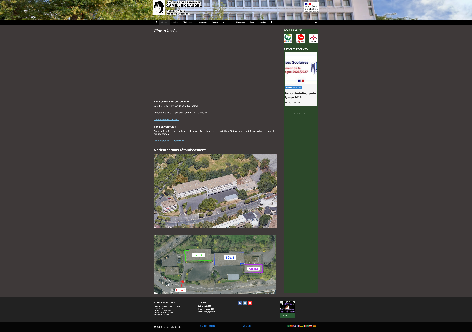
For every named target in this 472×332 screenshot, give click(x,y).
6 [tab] (307, 114)
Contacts (247, 326)
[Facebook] (240, 303)
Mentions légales (206, 326)
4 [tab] (302, 114)
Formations (202, 22)
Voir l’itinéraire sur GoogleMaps (169, 141)
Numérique (240, 22)
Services (174, 22)
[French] (298, 326)
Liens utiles (261, 22)
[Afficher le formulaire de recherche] (316, 22)
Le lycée (163, 22)
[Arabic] (288, 326)
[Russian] (311, 326)
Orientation (227, 22)
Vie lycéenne (188, 22)
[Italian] (304, 326)
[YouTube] (250, 303)
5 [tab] (304, 114)
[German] (301, 326)
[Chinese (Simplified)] (291, 326)
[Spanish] (314, 326)
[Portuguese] (307, 326)
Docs (252, 22)
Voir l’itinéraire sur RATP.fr (166, 119)
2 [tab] (297, 114)
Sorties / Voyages (205, 312)
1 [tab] (294, 114)
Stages (215, 22)
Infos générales (294, 87)
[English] (295, 326)
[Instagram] (245, 303)
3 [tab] (299, 114)
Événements (203, 306)
